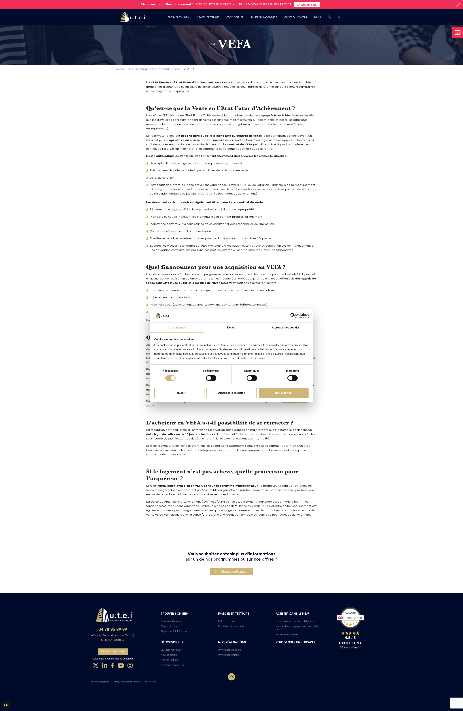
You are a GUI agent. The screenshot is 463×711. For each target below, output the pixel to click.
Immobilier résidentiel (230, 650)
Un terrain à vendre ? (264, 17)
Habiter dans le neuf (287, 635)
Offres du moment (295, 17)
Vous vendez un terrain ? (295, 642)
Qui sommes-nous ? (172, 650)
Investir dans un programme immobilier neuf (298, 628)
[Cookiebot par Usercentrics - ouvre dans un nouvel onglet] (293, 315)
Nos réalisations (170, 660)
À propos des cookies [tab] (286, 327)
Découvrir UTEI (235, 17)
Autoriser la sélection (231, 392)
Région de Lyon (169, 626)
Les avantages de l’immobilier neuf (295, 621)
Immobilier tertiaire (207, 17)
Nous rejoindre (169, 655)
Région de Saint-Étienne (174, 631)
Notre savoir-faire (227, 621)
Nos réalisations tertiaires (232, 626)
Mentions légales (100, 682)
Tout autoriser (283, 392)
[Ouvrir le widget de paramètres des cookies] (6, 705)
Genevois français (171, 621)
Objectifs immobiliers (172, 665)
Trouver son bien (178, 17)
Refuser (179, 392)
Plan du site (150, 682)
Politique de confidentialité (127, 682)
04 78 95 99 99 (112, 630)
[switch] (211, 378)
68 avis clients (350, 647)
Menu (317, 17)
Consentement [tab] (177, 327)
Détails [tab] (231, 327)
